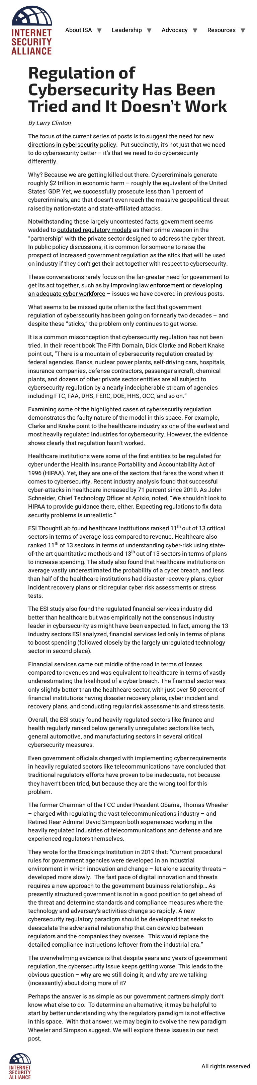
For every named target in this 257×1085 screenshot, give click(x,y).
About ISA (78, 30)
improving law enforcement (147, 285)
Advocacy (175, 30)
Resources (221, 30)
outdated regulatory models (94, 230)
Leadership (127, 30)
